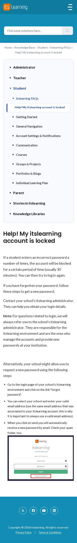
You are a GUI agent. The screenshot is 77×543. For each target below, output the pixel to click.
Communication (27, 145)
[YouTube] (44, 510)
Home (8, 47)
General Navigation (29, 126)
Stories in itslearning (29, 203)
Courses (21, 154)
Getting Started (26, 117)
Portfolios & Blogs (28, 173)
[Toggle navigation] (70, 7)
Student (43, 47)
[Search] (67, 30)
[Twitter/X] (23, 510)
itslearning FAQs (60, 47)
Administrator (24, 67)
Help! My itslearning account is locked (40, 107)
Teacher (19, 78)
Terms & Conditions (49, 532)
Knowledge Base (24, 47)
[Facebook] (33, 510)
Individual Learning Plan (32, 183)
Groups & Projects (28, 164)
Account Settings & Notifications (38, 136)
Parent (18, 193)
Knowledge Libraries (29, 214)
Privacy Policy (24, 532)
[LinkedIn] (54, 510)
